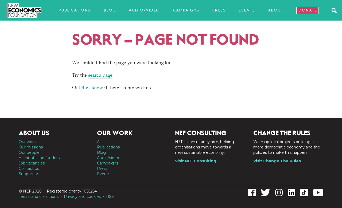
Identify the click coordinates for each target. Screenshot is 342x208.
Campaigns (186, 10)
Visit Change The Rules (277, 161)
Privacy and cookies (82, 196)
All (99, 141)
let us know (91, 88)
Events (247, 10)
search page (100, 75)
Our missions (31, 147)
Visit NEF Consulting (195, 161)
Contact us (29, 168)
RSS (110, 196)
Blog (110, 10)
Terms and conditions (39, 196)
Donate (307, 10)
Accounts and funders (39, 157)
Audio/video (144, 10)
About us (34, 132)
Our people (29, 152)
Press (219, 10)
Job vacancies (32, 163)
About (275, 10)
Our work (27, 141)
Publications (75, 10)
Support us (29, 173)
